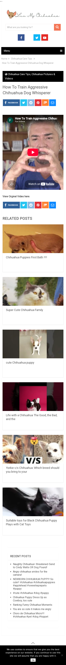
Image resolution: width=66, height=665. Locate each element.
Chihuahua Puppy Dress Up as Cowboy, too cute (30, 599)
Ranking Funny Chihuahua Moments (32, 604)
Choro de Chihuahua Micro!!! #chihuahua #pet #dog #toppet (30, 615)
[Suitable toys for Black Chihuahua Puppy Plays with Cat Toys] (33, 502)
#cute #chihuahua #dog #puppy (31, 593)
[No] (62, 655)
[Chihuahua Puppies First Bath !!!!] (33, 238)
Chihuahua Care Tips (19, 74)
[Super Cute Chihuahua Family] (33, 291)
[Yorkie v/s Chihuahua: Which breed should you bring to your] (33, 449)
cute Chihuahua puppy (20, 362)
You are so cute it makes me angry (32, 609)
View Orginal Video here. (16, 196)
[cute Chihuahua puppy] (33, 344)
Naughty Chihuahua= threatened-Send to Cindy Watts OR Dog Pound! (34, 566)
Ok (33, 660)
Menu (7, 50)
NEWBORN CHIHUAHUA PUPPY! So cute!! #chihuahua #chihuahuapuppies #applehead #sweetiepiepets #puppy (34, 584)
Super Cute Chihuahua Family (24, 310)
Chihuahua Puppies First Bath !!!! (26, 257)
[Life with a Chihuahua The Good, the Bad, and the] (33, 396)
